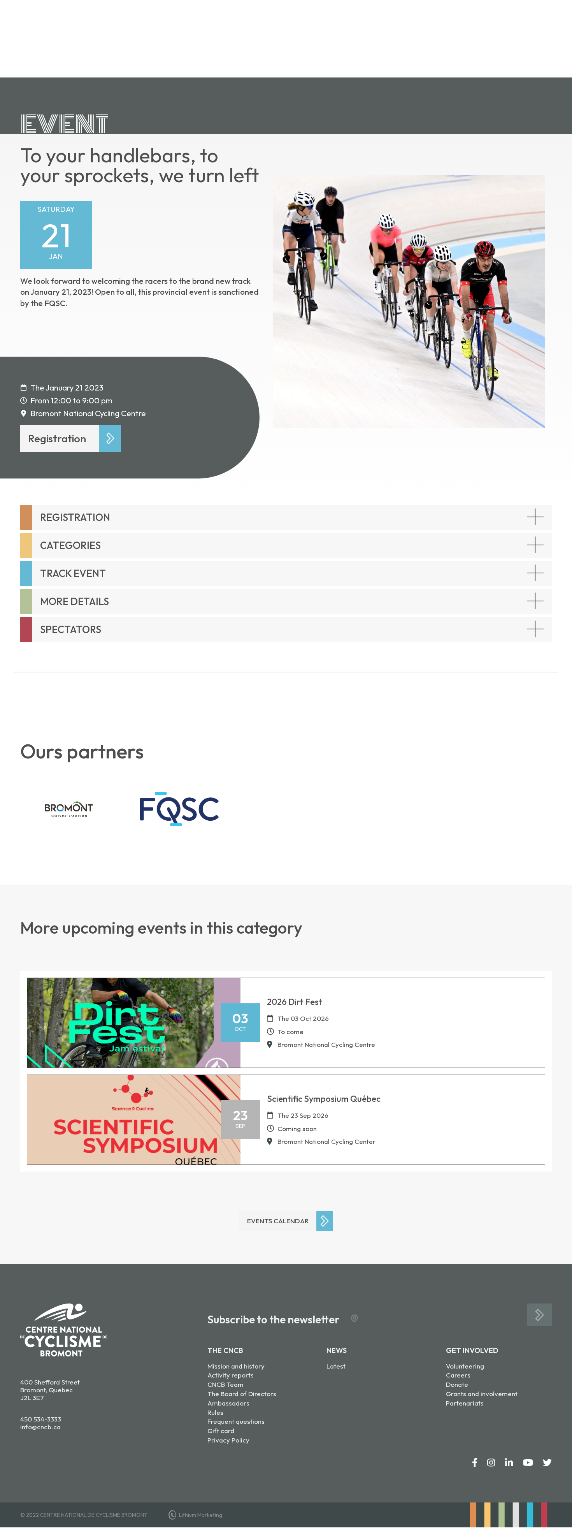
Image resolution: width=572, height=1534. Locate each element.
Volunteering (465, 1366)
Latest (336, 1366)
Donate (457, 1384)
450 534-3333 (40, 1419)
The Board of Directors (241, 1394)
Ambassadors (228, 1403)
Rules (215, 1412)
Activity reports (230, 1375)
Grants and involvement (482, 1394)
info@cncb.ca (40, 1427)
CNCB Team (225, 1384)
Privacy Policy (228, 1440)
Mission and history (236, 1366)
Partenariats (465, 1403)
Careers (458, 1375)
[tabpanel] (409, 301)
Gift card (220, 1431)
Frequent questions (236, 1421)
